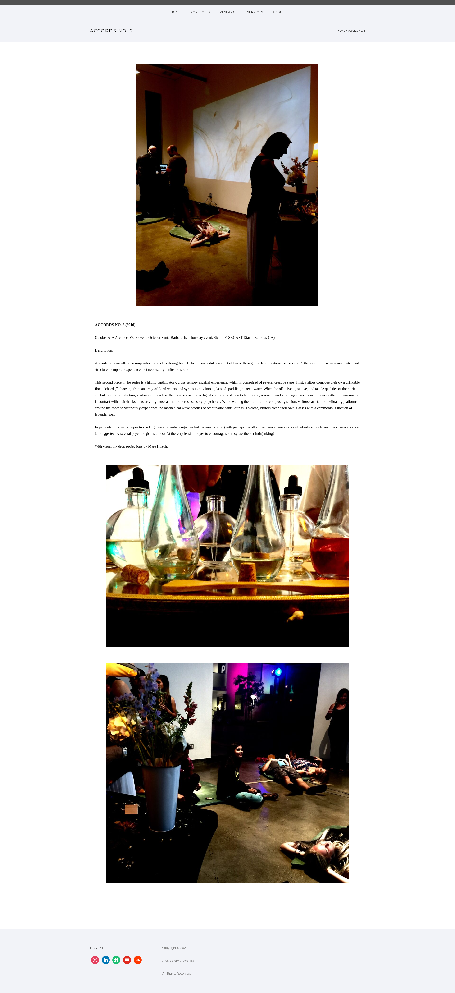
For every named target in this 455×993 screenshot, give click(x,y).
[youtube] (127, 959)
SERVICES (255, 12)
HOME (176, 12)
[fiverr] (116, 959)
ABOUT (278, 12)
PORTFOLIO (200, 12)
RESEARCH (229, 12)
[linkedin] (106, 959)
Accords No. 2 (356, 30)
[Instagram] (95, 959)
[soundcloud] (138, 959)
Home (341, 30)
